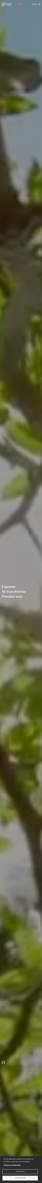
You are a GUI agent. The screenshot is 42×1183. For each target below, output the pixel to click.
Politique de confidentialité (12, 1165)
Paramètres (20, 1171)
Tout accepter (20, 1178)
